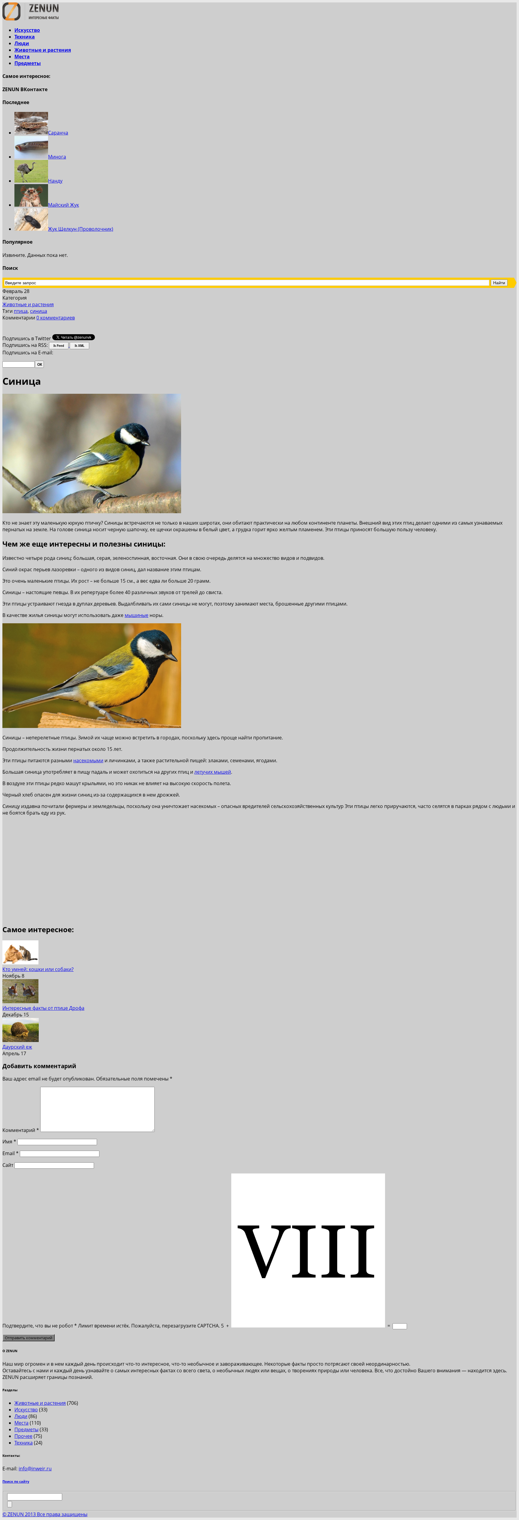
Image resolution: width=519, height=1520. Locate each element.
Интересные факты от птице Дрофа (43, 1008)
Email (10, 1153)
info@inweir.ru (35, 1468)
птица (21, 311)
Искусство (27, 30)
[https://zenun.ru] (30, 18)
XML (80, 346)
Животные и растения (42, 50)
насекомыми (88, 760)
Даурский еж (17, 1047)
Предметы (27, 63)
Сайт (7, 1165)
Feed (60, 346)
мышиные (136, 615)
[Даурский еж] (20, 1040)
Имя (9, 1141)
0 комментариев (55, 317)
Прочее (23, 1436)
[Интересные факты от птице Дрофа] (20, 1001)
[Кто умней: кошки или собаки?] (20, 962)
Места (22, 56)
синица (38, 311)
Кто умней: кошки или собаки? (38, 969)
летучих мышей (212, 772)
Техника (24, 36)
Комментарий (20, 1130)
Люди (21, 43)
